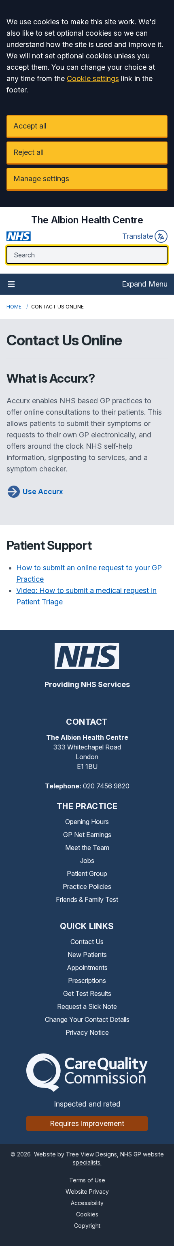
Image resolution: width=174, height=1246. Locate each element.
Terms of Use (87, 1180)
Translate (137, 236)
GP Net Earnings (87, 835)
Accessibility (87, 1202)
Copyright (87, 1225)
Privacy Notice (87, 1032)
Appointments (87, 967)
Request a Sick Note (87, 1006)
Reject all (28, 152)
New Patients (87, 955)
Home (13, 307)
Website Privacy (87, 1191)
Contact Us (87, 942)
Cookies (87, 1214)
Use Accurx (43, 491)
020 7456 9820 (106, 786)
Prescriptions (87, 980)
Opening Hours (87, 822)
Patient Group (87, 873)
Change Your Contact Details (87, 1019)
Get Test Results (87, 993)
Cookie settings (93, 78)
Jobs (87, 860)
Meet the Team (87, 848)
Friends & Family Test (87, 899)
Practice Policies (87, 886)
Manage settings (41, 178)
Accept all (30, 126)
